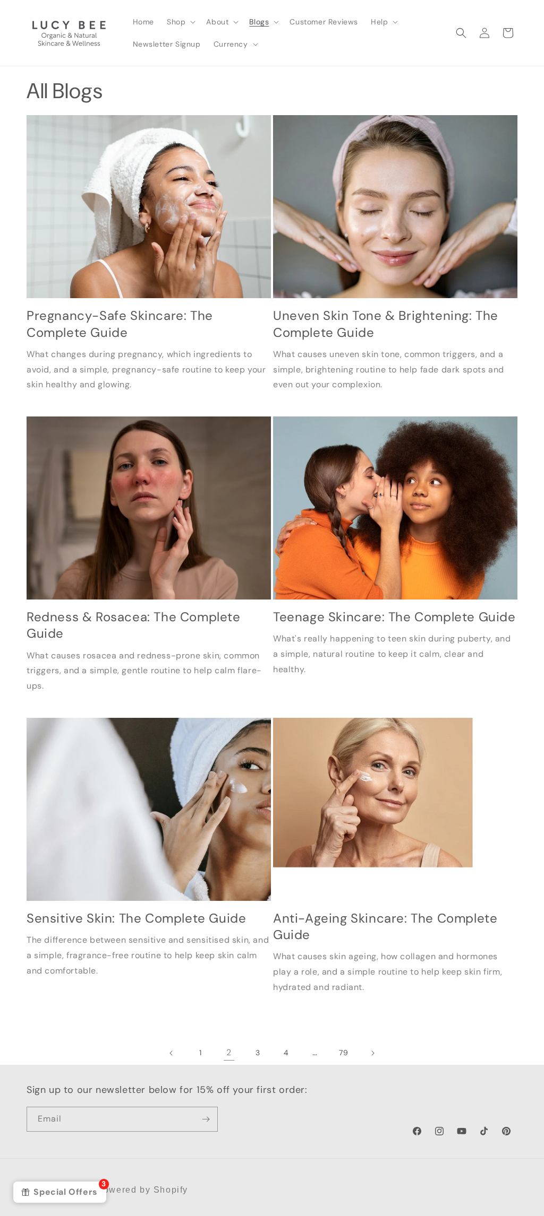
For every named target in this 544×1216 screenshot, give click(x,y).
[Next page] (372, 1053)
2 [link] (229, 1052)
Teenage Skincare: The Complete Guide (394, 617)
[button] (180, 22)
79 (343, 1052)
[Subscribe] (205, 1119)
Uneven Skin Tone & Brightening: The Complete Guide (385, 323)
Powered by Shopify (142, 1189)
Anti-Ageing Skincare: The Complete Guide (385, 926)
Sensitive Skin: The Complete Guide (136, 918)
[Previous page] (171, 1053)
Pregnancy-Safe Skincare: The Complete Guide (120, 323)
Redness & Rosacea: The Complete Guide (134, 625)
